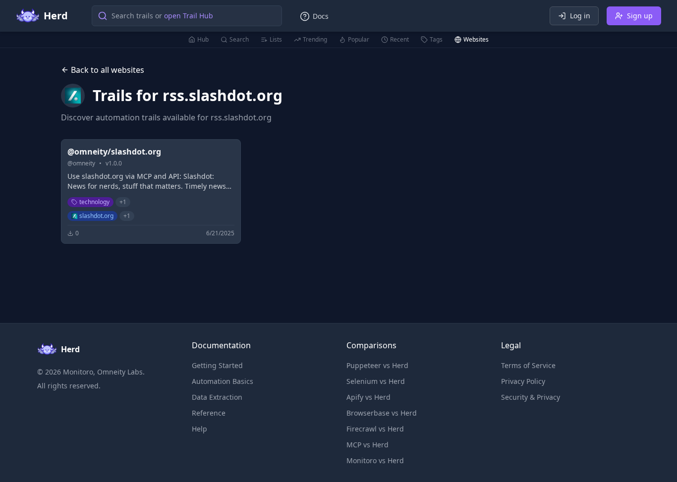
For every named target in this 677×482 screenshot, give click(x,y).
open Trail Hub (188, 15)
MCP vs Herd (367, 444)
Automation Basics (222, 381)
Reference (209, 413)
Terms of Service (528, 365)
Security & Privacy (530, 397)
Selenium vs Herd (375, 381)
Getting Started (217, 365)
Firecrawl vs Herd (375, 428)
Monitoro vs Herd (375, 460)
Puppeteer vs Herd (377, 365)
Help (199, 428)
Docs (321, 16)
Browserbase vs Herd (381, 413)
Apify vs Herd (368, 397)
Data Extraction (217, 397)
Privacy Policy (523, 381)
